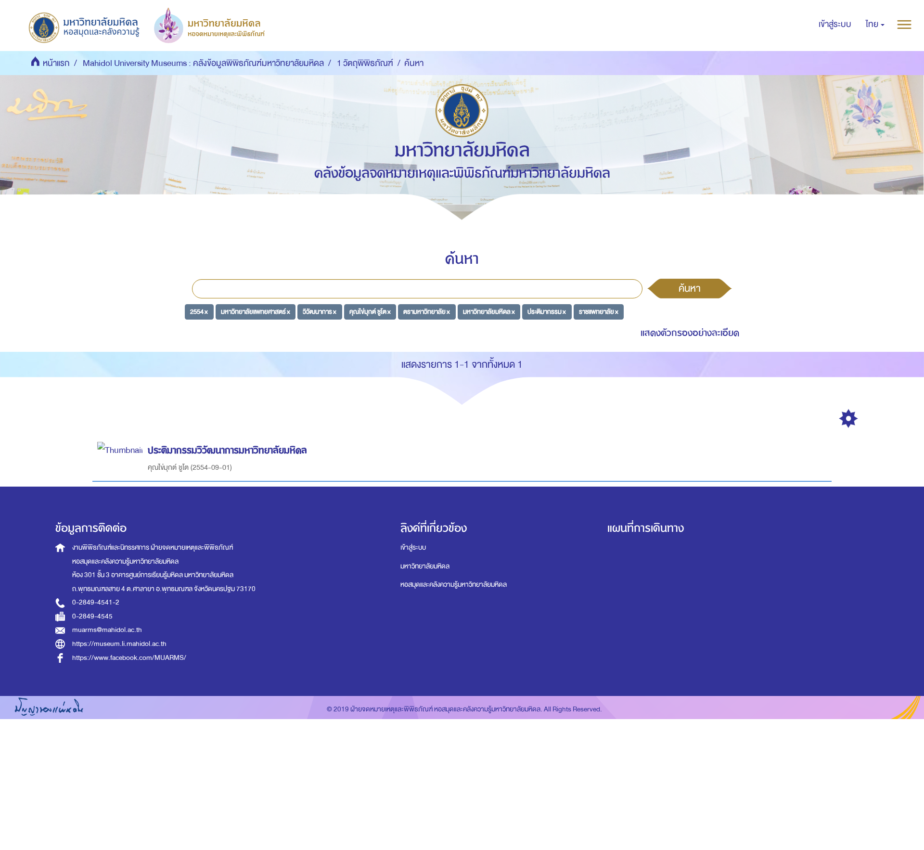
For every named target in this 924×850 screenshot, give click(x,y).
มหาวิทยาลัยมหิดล (424, 566)
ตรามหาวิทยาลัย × (426, 311)
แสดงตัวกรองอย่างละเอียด (690, 333)
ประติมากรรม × (546, 311)
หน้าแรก (56, 63)
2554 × (199, 311)
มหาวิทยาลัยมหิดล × (489, 311)
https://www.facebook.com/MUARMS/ (129, 658)
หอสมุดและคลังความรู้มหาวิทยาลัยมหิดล (453, 585)
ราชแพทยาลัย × (598, 311)
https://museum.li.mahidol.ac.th (119, 644)
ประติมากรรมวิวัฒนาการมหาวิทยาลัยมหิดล (227, 450)
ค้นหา (690, 288)
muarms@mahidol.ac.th (107, 630)
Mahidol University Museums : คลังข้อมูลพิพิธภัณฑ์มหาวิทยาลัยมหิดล (203, 63)
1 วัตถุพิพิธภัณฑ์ (365, 63)
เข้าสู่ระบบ (413, 547)
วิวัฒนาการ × (319, 311)
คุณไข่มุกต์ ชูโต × (370, 311)
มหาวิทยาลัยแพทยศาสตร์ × (255, 311)
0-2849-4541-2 (95, 602)
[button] (875, 25)
